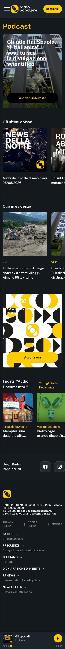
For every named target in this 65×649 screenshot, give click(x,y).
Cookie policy (32, 524)
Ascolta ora (32, 357)
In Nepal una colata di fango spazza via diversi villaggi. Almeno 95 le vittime (23, 272)
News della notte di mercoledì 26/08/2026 (25, 180)
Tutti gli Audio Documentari (48, 385)
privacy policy (8, 524)
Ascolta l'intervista (32, 98)
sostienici (52, 9)
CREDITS (56, 524)
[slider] (11, 646)
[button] (7, 9)
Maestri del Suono (48, 426)
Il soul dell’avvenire (15, 426)
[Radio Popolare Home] (24, 9)
